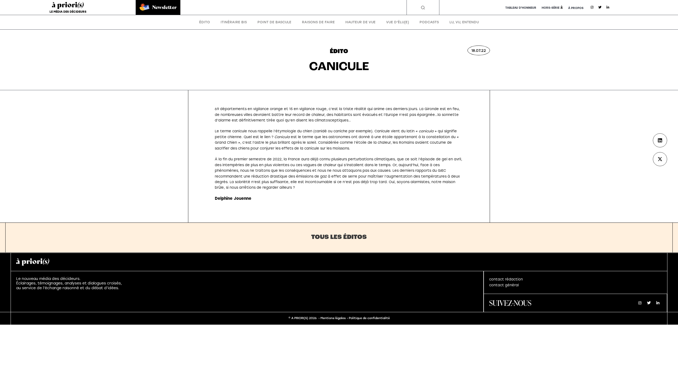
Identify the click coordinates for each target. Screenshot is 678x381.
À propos (575, 8)
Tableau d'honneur (520, 8)
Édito (204, 22)
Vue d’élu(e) (397, 22)
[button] (423, 8)
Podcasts (429, 22)
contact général (504, 285)
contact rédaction (506, 279)
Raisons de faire (318, 22)
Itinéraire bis (234, 22)
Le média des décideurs (68, 11)
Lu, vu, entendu (464, 22)
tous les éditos (339, 237)
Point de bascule (274, 22)
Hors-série (550, 8)
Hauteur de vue (360, 22)
